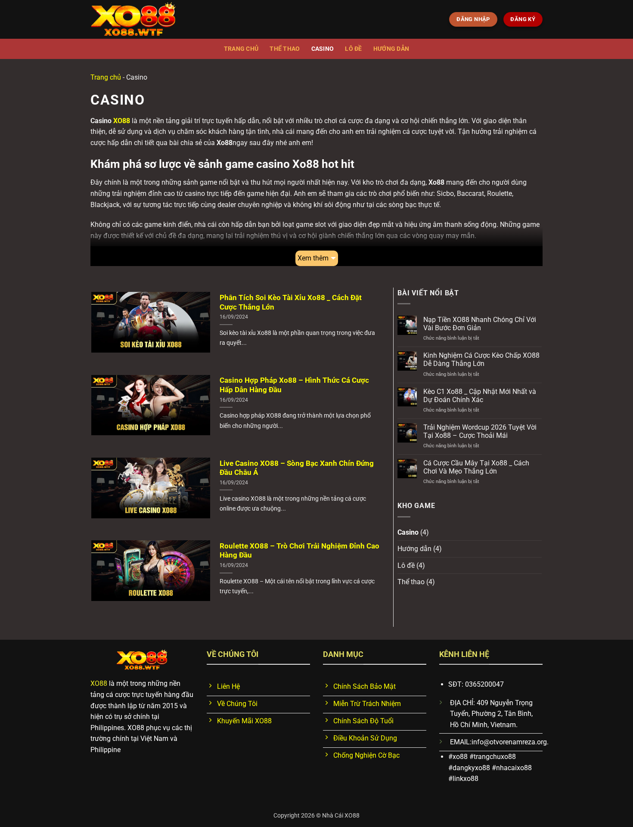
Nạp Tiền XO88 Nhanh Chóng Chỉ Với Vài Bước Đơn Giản (479, 324)
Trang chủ (241, 49)
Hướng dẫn (391, 49)
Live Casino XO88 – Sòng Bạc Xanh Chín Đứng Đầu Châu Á (297, 468)
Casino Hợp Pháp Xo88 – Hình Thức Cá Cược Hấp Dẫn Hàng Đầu (294, 385)
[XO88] (133, 19)
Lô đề (353, 49)
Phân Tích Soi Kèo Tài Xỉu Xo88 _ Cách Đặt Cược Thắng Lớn (291, 302)
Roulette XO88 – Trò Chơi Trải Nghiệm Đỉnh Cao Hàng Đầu (299, 551)
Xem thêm (313, 258)
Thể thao (285, 49)
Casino (322, 49)
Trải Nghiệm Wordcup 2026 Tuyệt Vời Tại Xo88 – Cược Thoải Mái (480, 431)
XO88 (121, 121)
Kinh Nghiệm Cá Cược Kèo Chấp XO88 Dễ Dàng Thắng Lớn (481, 359)
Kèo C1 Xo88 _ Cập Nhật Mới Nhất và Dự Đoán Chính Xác (479, 395)
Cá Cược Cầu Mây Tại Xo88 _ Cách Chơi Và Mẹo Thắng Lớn (476, 467)
